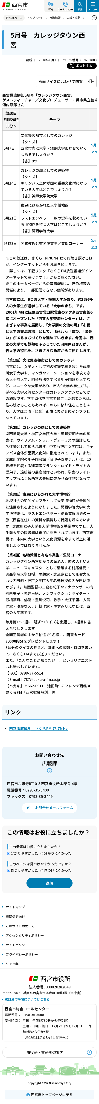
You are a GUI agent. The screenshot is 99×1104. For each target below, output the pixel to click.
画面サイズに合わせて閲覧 (60, 81)
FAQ (50, 9)
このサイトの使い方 (20, 926)
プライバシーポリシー (22, 954)
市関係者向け (15, 916)
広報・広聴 (73, 17)
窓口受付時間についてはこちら (27, 999)
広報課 (49, 763)
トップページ (35, 17)
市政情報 (55, 17)
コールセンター (65, 9)
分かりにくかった (58, 853)
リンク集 (12, 963)
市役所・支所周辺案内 (44, 1052)
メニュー (92, 9)
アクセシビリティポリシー (25, 935)
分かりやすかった (24, 853)
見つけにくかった (58, 870)
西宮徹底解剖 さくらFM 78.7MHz (38, 728)
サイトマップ (15, 907)
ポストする (84, 65)
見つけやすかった (24, 870)
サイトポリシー (17, 945)
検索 (80, 9)
